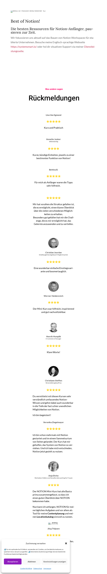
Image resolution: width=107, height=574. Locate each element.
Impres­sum (47, 568)
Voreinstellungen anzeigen (54, 561)
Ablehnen (32, 561)
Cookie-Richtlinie (26, 568)
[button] (66, 543)
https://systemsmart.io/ (24, 46)
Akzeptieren (12, 561)
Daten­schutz (37, 568)
